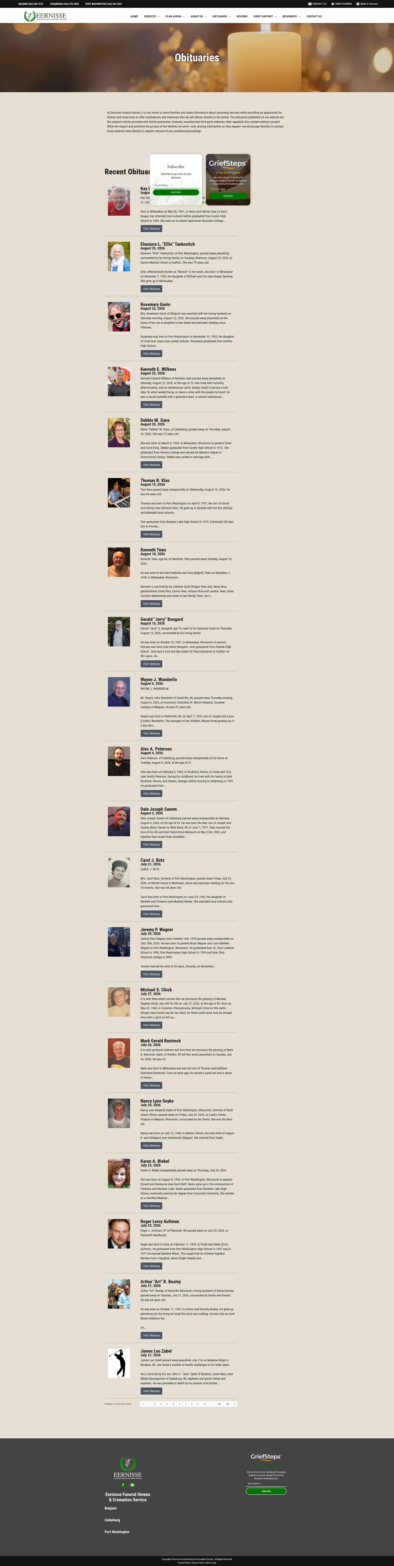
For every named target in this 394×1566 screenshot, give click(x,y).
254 (227, 1404)
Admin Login (210, 1562)
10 (205, 1404)
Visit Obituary (151, 228)
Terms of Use (198, 1562)
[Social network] (132, 1485)
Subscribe (266, 1491)
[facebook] (123, 1485)
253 (219, 1404)
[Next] (235, 1404)
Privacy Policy (184, 1562)
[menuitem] (134, 16)
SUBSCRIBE (176, 192)
